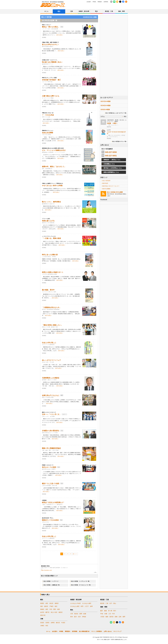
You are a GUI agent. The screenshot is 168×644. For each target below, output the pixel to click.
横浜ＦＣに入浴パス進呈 (50, 483)
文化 (62, 26)
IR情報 (94, 1)
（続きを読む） (60, 35)
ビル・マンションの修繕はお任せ (54, 150)
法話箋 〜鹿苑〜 (112, 123)
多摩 (91, 606)
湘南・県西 (121, 11)
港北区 (51, 603)
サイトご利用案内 (96, 631)
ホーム (46, 11)
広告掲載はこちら (109, 164)
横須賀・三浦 (109, 11)
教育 (62, 395)
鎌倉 (105, 610)
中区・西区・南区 (54, 609)
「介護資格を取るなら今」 (51, 307)
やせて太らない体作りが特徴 (52, 185)
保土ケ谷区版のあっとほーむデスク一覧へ (116, 113)
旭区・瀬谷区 (44, 606)
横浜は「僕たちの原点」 (50, 27)
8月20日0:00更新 (106, 105)
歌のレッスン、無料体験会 (51, 202)
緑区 (47, 603)
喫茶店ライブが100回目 (50, 520)
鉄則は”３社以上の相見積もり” (53, 502)
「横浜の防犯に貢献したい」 (52, 325)
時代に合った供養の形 (50, 254)
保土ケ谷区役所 (106, 180)
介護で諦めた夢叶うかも (50, 96)
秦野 (124, 616)
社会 (59, 467)
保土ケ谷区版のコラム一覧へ (119, 141)
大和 (71, 613)
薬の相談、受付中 (48, 290)
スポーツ (64, 414)
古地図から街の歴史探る (50, 430)
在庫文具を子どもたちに (50, 395)
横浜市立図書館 (106, 188)
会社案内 (89, 1)
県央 (96, 11)
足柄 (120, 616)
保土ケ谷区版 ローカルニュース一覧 (80, 585)
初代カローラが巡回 (49, 467)
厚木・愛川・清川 (75, 616)
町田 (82, 606)
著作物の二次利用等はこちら (113, 168)
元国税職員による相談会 (50, 378)
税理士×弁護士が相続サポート (52, 272)
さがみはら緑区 (74, 606)
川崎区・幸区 (44, 625)
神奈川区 (43, 615)
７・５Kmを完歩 (48, 115)
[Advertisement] (114, 60)
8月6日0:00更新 (105, 109)
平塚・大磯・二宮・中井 (107, 613)
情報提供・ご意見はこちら (112, 159)
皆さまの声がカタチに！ (50, 44)
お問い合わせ (108, 631)
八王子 (87, 606)
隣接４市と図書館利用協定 (51, 448)
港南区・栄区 (44, 609)
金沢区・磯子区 (44, 612)
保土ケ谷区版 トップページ (51, 581)
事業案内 (100, 1)
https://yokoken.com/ (46, 570)
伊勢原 (84, 616)
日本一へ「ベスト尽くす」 (51, 414)
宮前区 (42, 622)
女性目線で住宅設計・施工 (51, 80)
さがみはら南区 (86, 603)
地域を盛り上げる (48, 221)
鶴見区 (61, 612)
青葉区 (42, 603)
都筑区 (57, 603)
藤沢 (101, 610)
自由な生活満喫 (47, 133)
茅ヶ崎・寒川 (112, 610)
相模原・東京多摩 (84, 11)
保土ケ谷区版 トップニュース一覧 (80, 581)
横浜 (59, 11)
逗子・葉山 (112, 603)
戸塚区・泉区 (53, 606)
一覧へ (125, 116)
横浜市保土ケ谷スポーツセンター (110, 186)
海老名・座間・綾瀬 (80, 613)
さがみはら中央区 (75, 603)
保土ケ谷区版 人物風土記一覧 (51, 585)
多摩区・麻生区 (55, 622)
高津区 (47, 622)
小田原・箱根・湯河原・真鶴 (108, 616)
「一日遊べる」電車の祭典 (51, 238)
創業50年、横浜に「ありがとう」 (54, 166)
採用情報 (106, 1)
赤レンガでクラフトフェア (51, 360)
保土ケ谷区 (54, 612)
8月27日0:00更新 (106, 101)
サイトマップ (117, 631)
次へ (74, 554)
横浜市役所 (105, 183)
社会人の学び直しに (49, 342)
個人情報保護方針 (84, 631)
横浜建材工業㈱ (45, 566)
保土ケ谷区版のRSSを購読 (115, 192)
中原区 (63, 622)
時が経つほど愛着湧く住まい (52, 62)
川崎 (71, 11)
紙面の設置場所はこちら (111, 172)
